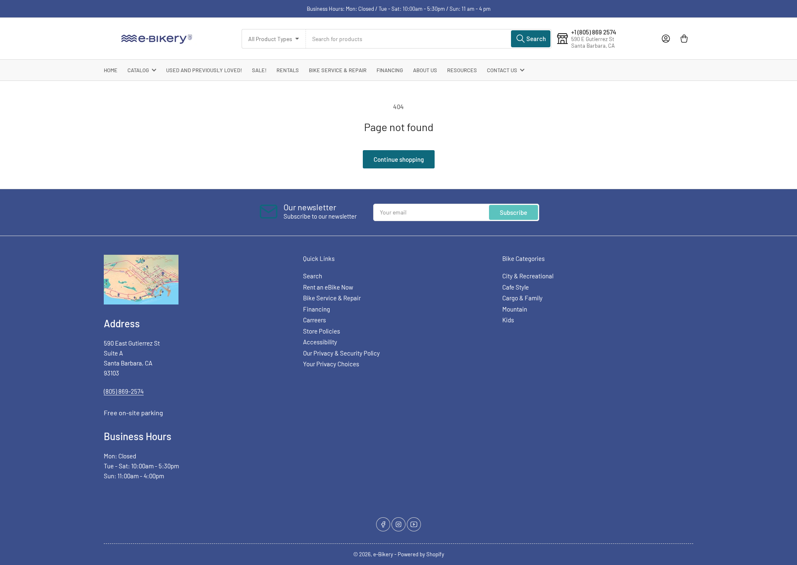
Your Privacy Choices (331, 364)
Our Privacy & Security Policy (341, 353)
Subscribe (513, 212)
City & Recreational (527, 276)
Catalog (138, 70)
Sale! (259, 70)
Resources (462, 70)
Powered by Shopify (421, 554)
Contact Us (502, 70)
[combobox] (429, 39)
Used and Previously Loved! (204, 70)
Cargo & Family (522, 298)
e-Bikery (383, 554)
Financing (389, 70)
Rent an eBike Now (328, 287)
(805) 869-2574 (124, 391)
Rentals (287, 70)
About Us (425, 70)
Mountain (514, 309)
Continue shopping (399, 159)
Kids (508, 320)
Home (110, 70)
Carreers (314, 320)
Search (312, 276)
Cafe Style (515, 287)
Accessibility (320, 342)
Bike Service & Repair (338, 70)
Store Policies (321, 331)
